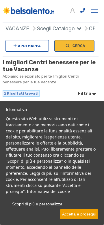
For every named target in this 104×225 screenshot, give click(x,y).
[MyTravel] (29, 10)
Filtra (85, 93)
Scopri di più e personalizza (37, 204)
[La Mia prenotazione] (73, 10)
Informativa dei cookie (48, 191)
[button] (78, 29)
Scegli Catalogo (55, 28)
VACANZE (17, 28)
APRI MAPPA (29, 46)
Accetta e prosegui (79, 214)
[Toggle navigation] (95, 10)
